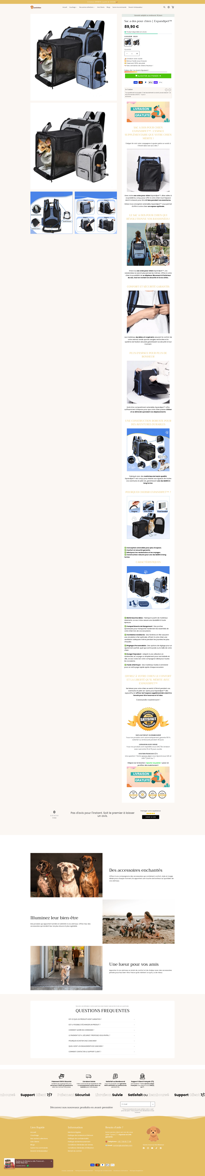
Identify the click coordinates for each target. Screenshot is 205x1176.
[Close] (121, 571)
